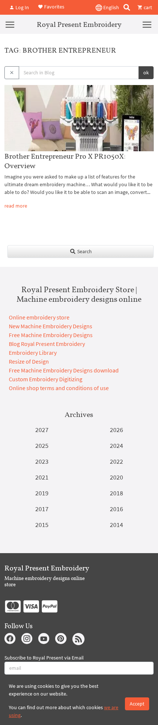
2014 (116, 524)
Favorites (53, 6)
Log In (21, 7)
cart (147, 7)
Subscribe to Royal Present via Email (44, 657)
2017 (42, 509)
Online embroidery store (39, 317)
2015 (42, 524)
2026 (116, 429)
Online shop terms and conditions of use (59, 388)
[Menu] (10, 24)
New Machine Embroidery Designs (50, 326)
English (110, 7)
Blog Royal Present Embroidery (47, 343)
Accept (137, 703)
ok (146, 72)
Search (84, 251)
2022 (116, 461)
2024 (116, 445)
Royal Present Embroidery (79, 24)
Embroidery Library (33, 352)
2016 (116, 509)
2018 (116, 493)
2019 (42, 493)
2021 (42, 477)
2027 (42, 429)
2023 (42, 461)
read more (15, 205)
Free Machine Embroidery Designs (51, 335)
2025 (42, 445)
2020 (116, 477)
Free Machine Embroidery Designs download (64, 370)
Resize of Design (29, 361)
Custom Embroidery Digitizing (45, 379)
